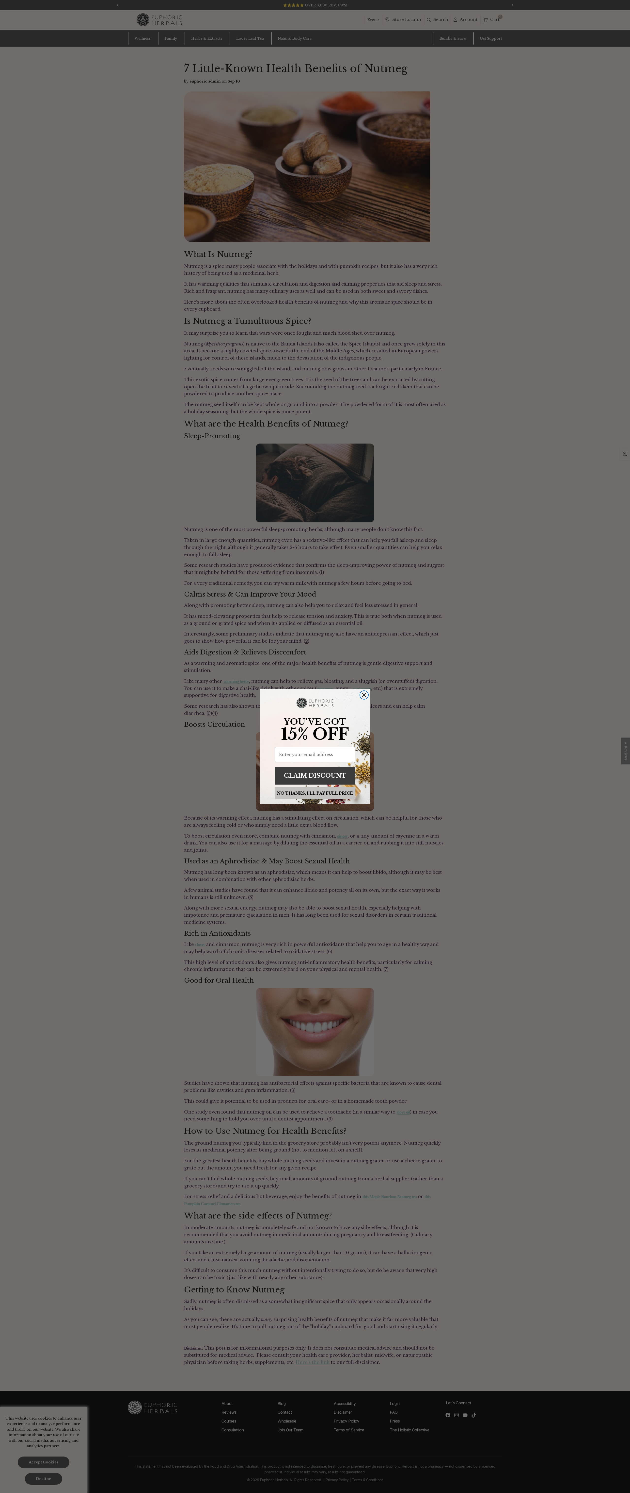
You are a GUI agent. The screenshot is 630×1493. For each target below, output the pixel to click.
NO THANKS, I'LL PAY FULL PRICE (315, 793)
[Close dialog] (364, 695)
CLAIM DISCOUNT (315, 775)
